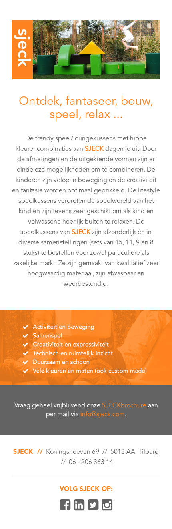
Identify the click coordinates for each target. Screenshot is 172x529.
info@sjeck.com (102, 414)
